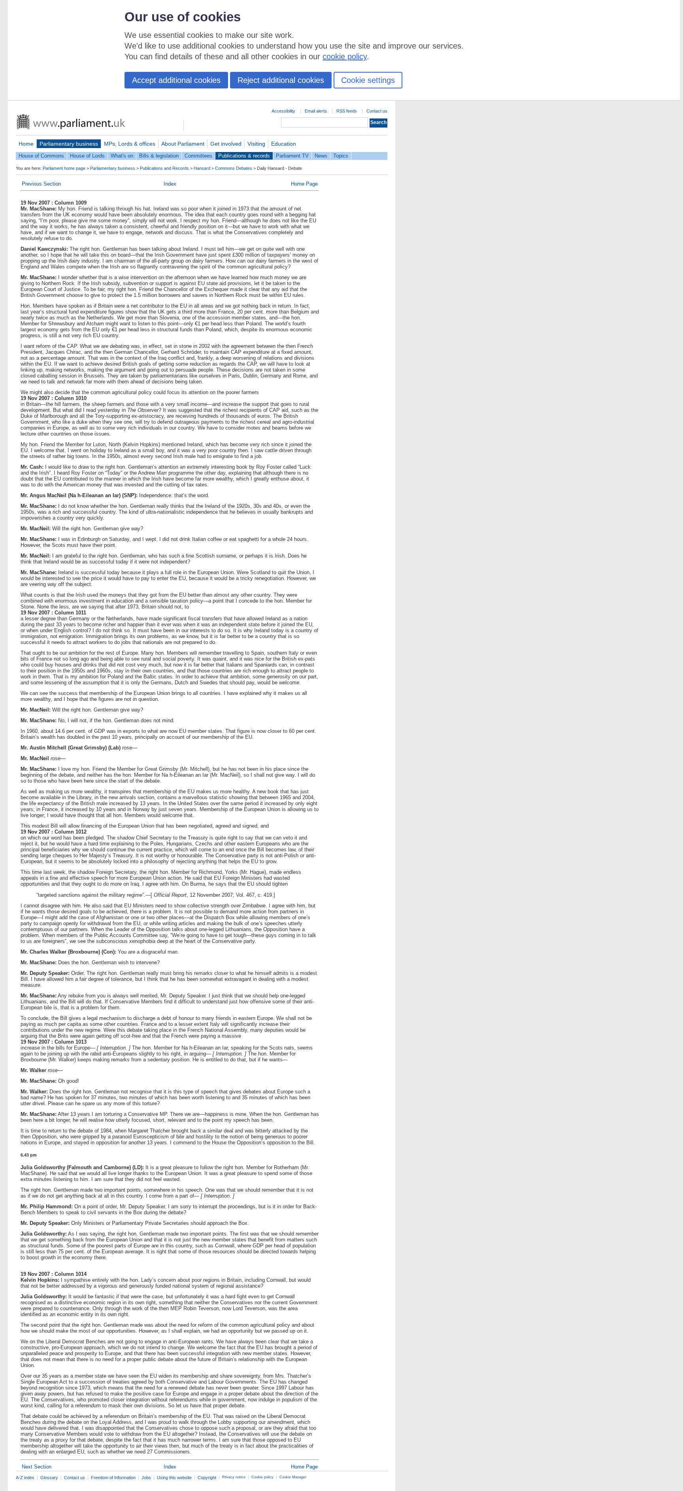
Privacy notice (233, 1477)
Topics (340, 156)
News (321, 156)
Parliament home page (64, 168)
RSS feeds (346, 111)
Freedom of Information (113, 1477)
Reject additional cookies (281, 80)
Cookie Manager (292, 1477)
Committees (198, 156)
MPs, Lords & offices (129, 144)
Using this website (174, 1477)
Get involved (226, 144)
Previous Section (41, 184)
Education (283, 144)
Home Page (304, 184)
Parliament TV (292, 156)
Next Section (36, 1467)
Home (26, 144)
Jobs (146, 1477)
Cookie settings (368, 80)
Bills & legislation (159, 156)
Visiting (256, 144)
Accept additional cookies (176, 80)
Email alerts (316, 111)
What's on (122, 156)
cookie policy (345, 56)
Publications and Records (164, 168)
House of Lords (87, 156)
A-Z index (25, 1477)
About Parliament (182, 144)
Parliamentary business (69, 144)
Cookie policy (262, 1477)
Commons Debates (233, 168)
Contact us (376, 111)
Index (170, 184)
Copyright (207, 1477)
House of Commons (41, 156)
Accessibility (283, 111)
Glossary (49, 1477)
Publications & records (244, 156)
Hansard (202, 168)
